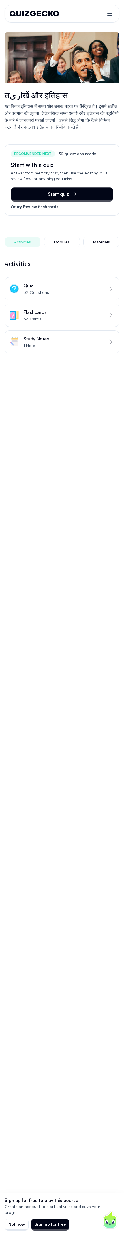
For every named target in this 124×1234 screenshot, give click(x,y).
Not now (16, 1224)
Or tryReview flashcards (34, 206)
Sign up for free (50, 1224)
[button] (62, 288)
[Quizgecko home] (34, 13)
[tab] (23, 242)
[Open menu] (110, 13)
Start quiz (58, 194)
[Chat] (110, 1220)
